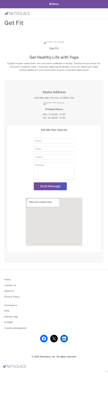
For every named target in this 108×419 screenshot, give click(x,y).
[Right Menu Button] (106, 371)
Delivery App (11, 316)
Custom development (15, 328)
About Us (9, 291)
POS (6, 311)
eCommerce (10, 305)
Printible (8, 322)
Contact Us (10, 285)
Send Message (50, 186)
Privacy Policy (12, 296)
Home (7, 279)
